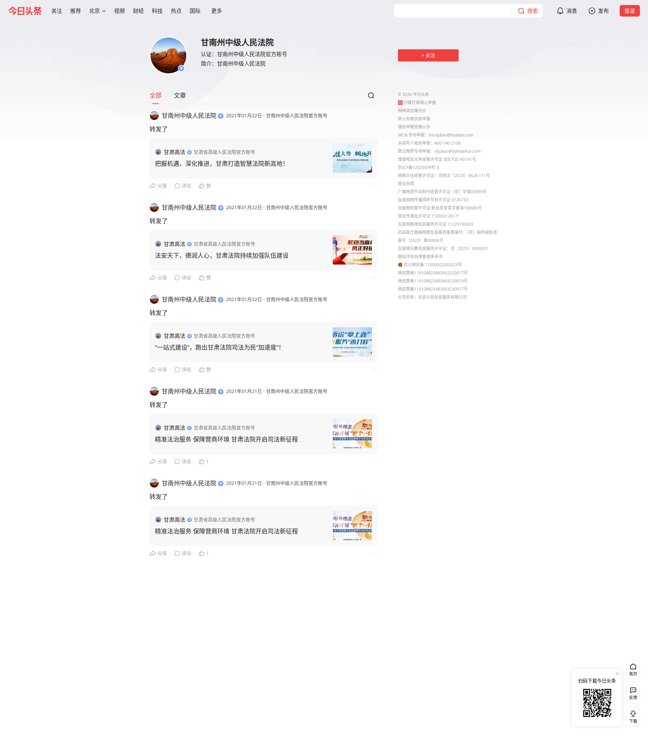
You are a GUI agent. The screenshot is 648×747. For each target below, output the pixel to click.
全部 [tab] (156, 95)
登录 (629, 11)
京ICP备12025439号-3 (418, 167)
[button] (56, 11)
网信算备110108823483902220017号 (433, 273)
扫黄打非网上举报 (420, 102)
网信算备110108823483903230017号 (433, 289)
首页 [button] (633, 674)
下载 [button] (631, 715)
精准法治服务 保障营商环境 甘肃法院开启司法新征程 (226, 439)
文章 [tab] (180, 95)
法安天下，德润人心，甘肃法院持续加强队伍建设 (222, 255)
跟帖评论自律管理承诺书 (420, 256)
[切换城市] (104, 11)
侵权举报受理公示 (414, 127)
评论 (186, 185)
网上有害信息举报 (414, 119)
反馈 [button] (633, 697)
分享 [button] (162, 185)
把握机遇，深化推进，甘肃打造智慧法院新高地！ (222, 163)
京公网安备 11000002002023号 (433, 265)
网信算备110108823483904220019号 (433, 281)
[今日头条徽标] (25, 11)
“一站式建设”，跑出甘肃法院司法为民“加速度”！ (220, 347)
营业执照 (406, 183)
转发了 (159, 129)
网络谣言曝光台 (412, 111)
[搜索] (371, 97)
